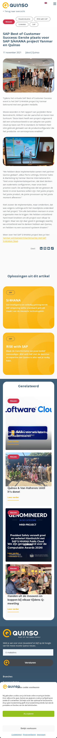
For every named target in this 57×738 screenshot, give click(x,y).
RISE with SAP (42, 19)
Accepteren (29, 714)
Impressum (41, 734)
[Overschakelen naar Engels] (45, 3)
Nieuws (9, 22)
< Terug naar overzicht (14, 11)
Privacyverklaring (29, 734)
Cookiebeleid (17, 734)
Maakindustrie (24, 19)
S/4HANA (22, 24)
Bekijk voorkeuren (28, 728)
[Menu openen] (54, 4)
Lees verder (13, 442)
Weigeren (28, 721)
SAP (34, 24)
